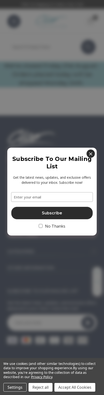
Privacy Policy (41, 377)
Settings (14, 387)
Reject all (40, 387)
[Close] (90, 153)
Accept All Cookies (74, 387)
